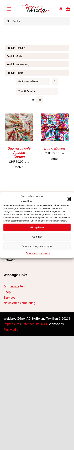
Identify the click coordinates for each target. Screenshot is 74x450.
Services (9, 297)
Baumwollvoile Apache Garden (19, 152)
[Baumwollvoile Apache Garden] (19, 116)
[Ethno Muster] (55, 116)
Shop (7, 292)
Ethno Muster (54, 148)
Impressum (44, 253)
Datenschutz (32, 253)
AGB (44, 324)
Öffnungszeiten (14, 286)
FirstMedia (11, 329)
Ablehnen (37, 236)
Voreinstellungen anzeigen (37, 246)
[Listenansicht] (39, 99)
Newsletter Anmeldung (19, 303)
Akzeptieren (37, 227)
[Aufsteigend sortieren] (54, 81)
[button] (69, 199)
